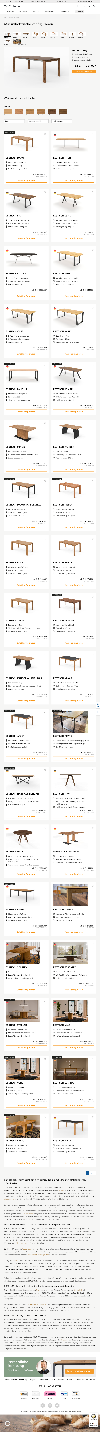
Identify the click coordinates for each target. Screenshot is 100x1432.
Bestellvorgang (10, 1380)
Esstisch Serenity (64, 967)
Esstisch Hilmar (63, 504)
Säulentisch (78, 1290)
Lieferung (23, 1380)
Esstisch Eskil (62, 215)
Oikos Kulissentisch (66, 851)
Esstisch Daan (15, 158)
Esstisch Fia (13, 215)
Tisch (38, 1290)
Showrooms (49, 11)
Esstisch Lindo (15, 1140)
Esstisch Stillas (16, 273)
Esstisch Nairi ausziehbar (22, 794)
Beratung (36, 11)
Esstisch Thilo (15, 620)
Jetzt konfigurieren (26, 180)
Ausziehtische (27, 1249)
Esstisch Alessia (63, 620)
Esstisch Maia (14, 851)
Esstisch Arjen (15, 736)
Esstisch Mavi (61, 794)
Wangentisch (9, 1199)
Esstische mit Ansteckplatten (38, 1254)
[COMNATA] (12, 6)
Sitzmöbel (23, 11)
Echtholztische (21, 1243)
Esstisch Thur (62, 158)
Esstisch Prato (62, 736)
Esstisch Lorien (63, 909)
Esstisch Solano (16, 967)
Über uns (80, 1380)
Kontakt (61, 1380)
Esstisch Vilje (14, 331)
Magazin (33, 1380)
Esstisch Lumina (63, 1083)
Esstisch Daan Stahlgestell (23, 504)
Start (5, 17)
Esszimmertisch (28, 1213)
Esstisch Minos (15, 447)
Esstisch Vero (15, 1083)
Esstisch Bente (62, 562)
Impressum (91, 1380)
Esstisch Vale (61, 1025)
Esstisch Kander (63, 447)
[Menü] (97, 1414)
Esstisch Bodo (15, 562)
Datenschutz (44, 1380)
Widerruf (70, 1380)
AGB (53, 1380)
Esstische (10, 11)
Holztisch (64, 1339)
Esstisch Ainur (15, 909)
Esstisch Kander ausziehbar (24, 678)
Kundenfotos (64, 11)
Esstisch (61, 1190)
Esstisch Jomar (63, 389)
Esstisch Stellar (16, 1025)
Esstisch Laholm (16, 389)
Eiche (17, 1260)
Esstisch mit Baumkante (37, 1304)
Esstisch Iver (61, 273)
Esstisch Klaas (62, 678)
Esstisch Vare (62, 331)
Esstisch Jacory (63, 1140)
